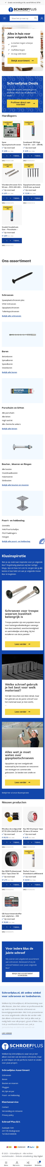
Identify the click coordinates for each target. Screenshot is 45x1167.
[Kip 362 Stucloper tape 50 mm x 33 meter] (33, 817)
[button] (12, 155)
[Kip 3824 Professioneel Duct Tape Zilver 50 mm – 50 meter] (12, 859)
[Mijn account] (41, 18)
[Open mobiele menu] (4, 18)
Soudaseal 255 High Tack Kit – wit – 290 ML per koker (33, 144)
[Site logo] (22, 9)
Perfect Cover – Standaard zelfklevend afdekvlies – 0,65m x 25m (33, 874)
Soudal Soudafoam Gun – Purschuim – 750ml (10, 229)
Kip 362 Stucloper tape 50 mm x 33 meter (33, 830)
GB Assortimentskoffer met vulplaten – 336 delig (12, 916)
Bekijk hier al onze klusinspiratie (15, 792)
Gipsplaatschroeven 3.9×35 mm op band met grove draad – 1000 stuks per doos (31, 188)
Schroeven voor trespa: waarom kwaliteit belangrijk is (22, 614)
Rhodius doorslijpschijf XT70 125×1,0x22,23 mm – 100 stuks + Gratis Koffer (12, 832)
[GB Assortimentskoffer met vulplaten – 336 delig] (12, 901)
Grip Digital (38, 1156)
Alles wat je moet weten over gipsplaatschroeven (19, 755)
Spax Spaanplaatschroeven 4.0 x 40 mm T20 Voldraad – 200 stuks (11, 145)
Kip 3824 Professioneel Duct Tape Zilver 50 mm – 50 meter (11, 873)
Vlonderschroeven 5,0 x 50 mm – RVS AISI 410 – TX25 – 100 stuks (12, 187)
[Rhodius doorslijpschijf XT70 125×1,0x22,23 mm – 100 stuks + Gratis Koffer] (12, 817)
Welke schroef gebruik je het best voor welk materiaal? (21, 687)
